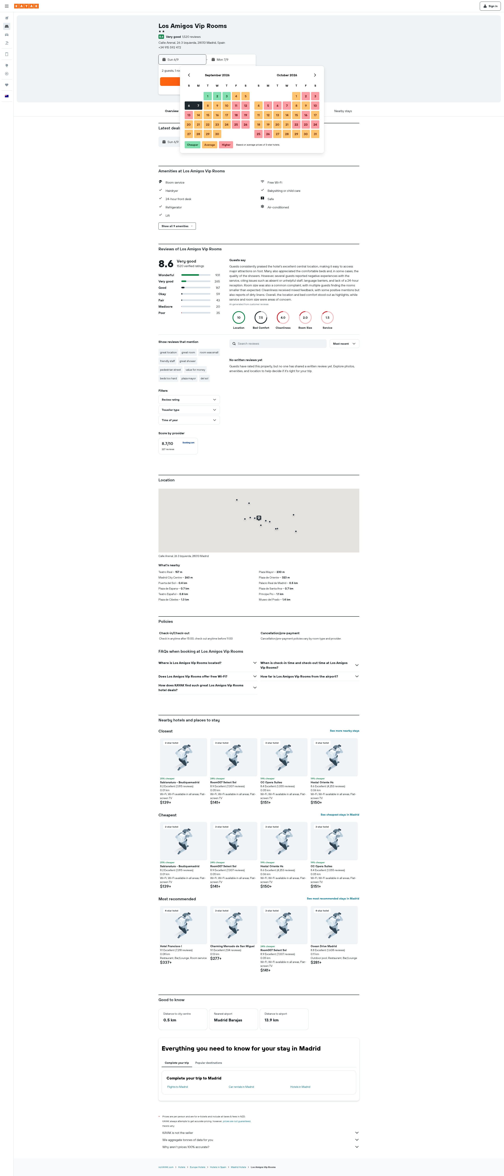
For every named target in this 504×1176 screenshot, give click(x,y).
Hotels (181, 1167)
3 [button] (227, 96)
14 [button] (198, 115)
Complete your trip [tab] (177, 1063)
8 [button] (208, 106)
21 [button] (198, 124)
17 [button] (226, 115)
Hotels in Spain (218, 1167)
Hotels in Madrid (300, 1087)
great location (168, 352)
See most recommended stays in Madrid (333, 898)
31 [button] (315, 134)
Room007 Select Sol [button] (223, 782)
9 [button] (217, 106)
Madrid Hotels (238, 1167)
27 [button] (189, 134)
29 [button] (207, 134)
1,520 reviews (191, 37)
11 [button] (236, 106)
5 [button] (245, 96)
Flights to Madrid (177, 1087)
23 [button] (217, 124)
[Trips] (7, 85)
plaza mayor (189, 378)
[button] (6, 6)
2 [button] (217, 96)
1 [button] (207, 96)
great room (188, 352)
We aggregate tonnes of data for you (187, 1140)
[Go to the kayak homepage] (26, 6)
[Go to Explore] (7, 65)
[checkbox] (178, 446)
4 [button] (236, 96)
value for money (195, 369)
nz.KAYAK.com (165, 1167)
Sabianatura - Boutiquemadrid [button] (179, 782)
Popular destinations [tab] (208, 1063)
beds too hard (168, 378)
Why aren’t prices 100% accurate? (185, 1147)
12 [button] (245, 106)
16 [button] (217, 115)
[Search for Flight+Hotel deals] (7, 43)
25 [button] (236, 124)
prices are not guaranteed (236, 1121)
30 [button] (217, 134)
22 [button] (207, 124)
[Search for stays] (7, 26)
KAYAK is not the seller (177, 1133)
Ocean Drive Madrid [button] (324, 946)
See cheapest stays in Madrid (340, 814)
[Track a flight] (7, 74)
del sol (204, 378)
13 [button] (188, 115)
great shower (188, 361)
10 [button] (226, 106)
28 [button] (198, 134)
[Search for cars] (7, 35)
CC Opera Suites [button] (271, 782)
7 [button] (198, 106)
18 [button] (236, 115)
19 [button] (245, 115)
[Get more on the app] (7, 54)
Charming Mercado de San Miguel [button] (232, 946)
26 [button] (245, 124)
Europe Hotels (197, 1167)
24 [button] (226, 124)
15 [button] (207, 115)
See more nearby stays (344, 730)
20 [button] (189, 124)
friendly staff (167, 361)
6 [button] (189, 106)
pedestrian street (170, 369)
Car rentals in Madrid (241, 1087)
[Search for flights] (7, 18)
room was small (209, 352)
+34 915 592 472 (169, 47)
